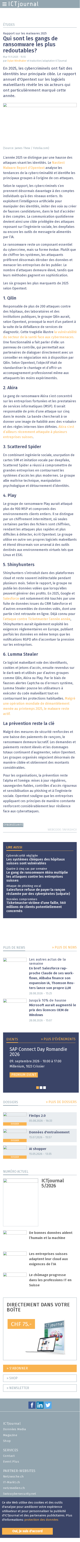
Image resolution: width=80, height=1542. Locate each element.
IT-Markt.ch (11, 1482)
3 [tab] (44, 1087)
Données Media (14, 1429)
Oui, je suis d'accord (27, 1531)
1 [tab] (37, 1087)
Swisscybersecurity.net (19, 1493)
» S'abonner (17, 1368)
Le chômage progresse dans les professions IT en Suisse (50, 1280)
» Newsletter (18, 1388)
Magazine (10, 1435)
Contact (9, 1455)
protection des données (41, 1519)
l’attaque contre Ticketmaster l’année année (36, 619)
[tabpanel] (41, 1062)
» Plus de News (64, 947)
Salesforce (11, 598)
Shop (7, 1441)
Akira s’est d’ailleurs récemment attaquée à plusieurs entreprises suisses (38, 432)
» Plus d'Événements (58, 1039)
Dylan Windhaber (16, 61)
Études (9, 24)
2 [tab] (41, 1087)
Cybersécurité (13, 825)
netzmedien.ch (14, 1488)
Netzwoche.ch (13, 1476)
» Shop (12, 1378)
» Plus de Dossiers (61, 1102)
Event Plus (11, 1461)
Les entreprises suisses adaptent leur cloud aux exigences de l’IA (48, 1259)
